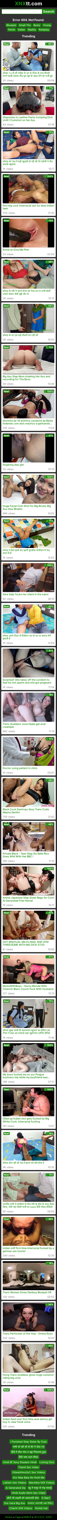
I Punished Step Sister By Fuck (28, 1441)
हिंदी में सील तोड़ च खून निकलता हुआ (28, 1451)
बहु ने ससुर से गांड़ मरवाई (39, 1487)
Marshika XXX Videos (41, 1482)
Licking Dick (46, 1462)
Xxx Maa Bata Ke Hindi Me (28, 1477)
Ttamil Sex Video (28, 1467)
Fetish (11, 29)
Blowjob (11, 25)
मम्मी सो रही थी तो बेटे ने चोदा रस (28, 1446)
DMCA (27, 1517)
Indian (21, 29)
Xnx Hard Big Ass (14, 1503)
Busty (37, 25)
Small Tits (25, 25)
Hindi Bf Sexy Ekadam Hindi (20, 1462)
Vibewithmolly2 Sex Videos (28, 1472)
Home (9, 1517)
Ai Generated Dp (15, 1487)
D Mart (46, 1497)
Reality (32, 29)
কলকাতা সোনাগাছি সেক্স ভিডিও (40, 1503)
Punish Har (41, 1508)
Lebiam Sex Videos (14, 1482)
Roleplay (44, 29)
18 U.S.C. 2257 (43, 1517)
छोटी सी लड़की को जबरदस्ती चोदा (23, 1497)
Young (47, 25)
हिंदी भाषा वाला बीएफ (28, 1457)
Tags (18, 1517)
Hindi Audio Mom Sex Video (28, 1492)
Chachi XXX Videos (20, 1508)
